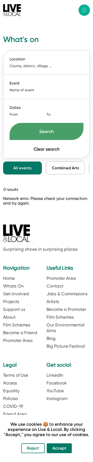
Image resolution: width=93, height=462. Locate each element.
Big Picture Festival (66, 346)
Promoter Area (18, 340)
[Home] (12, 10)
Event (15, 83)
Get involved (16, 293)
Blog (51, 338)
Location (17, 59)
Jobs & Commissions (67, 293)
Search (46, 131)
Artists (53, 301)
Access (10, 383)
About (9, 317)
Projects (11, 301)
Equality (11, 390)
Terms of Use (15, 375)
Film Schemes (16, 324)
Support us (14, 309)
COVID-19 (13, 406)
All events (22, 168)
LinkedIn (55, 375)
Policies (10, 398)
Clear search (47, 149)
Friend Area (15, 414)
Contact (55, 286)
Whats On (13, 286)
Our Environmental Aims (65, 327)
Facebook (57, 383)
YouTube (55, 390)
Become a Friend (20, 332)
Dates (15, 107)
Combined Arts (65, 168)
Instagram (57, 398)
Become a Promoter (66, 309)
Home (9, 278)
